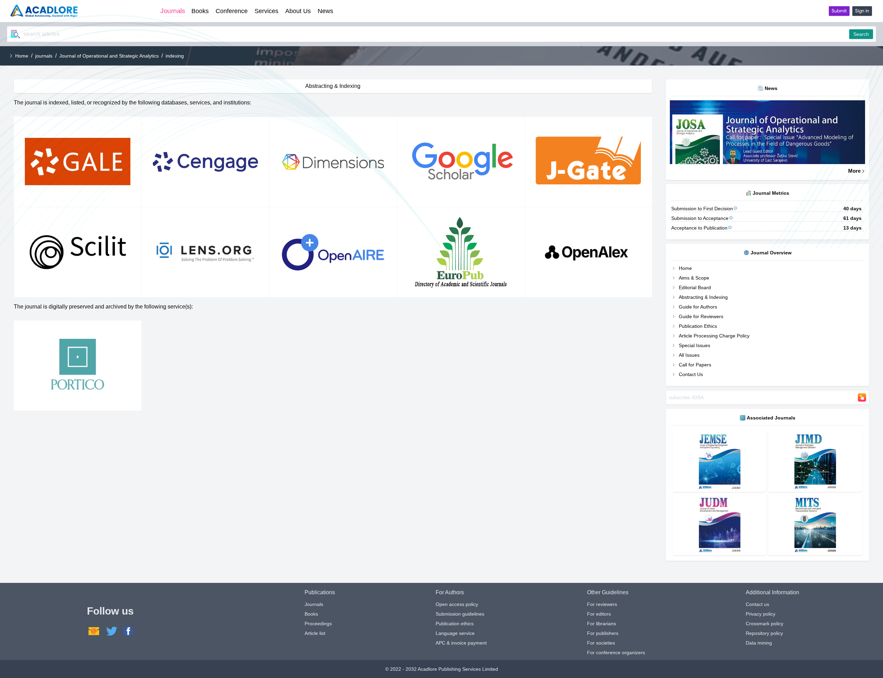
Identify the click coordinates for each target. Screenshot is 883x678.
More (854, 171)
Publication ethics (455, 623)
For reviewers (602, 604)
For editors (599, 614)
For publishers (602, 633)
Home (21, 56)
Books (311, 614)
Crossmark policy (764, 623)
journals (43, 56)
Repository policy (764, 633)
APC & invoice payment (461, 643)
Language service (455, 633)
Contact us (757, 604)
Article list (315, 633)
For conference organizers (616, 652)
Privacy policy (760, 614)
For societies (601, 643)
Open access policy (457, 604)
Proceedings (318, 623)
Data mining (759, 643)
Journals (314, 604)
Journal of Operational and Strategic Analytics (109, 56)
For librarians (601, 623)
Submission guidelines (460, 614)
